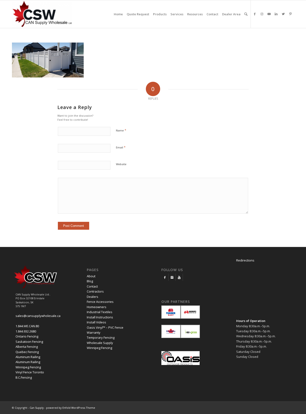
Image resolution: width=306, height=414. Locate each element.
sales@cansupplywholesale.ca (38, 316)
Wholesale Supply (100, 343)
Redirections (245, 260)
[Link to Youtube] (269, 13)
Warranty (93, 332)
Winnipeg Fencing (28, 367)
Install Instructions (100, 317)
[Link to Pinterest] (290, 13)
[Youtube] (179, 277)
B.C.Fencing (24, 377)
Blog (90, 281)
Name (121, 130)
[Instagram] (172, 277)
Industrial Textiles (99, 312)
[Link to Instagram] (261, 13)
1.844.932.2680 (26, 331)
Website (121, 164)
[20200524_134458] (48, 76)
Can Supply (37, 407)
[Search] (245, 14)
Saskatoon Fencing (29, 341)
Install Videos (96, 322)
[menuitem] (118, 14)
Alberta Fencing (27, 346)
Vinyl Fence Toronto (30, 372)
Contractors (95, 291)
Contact (92, 286)
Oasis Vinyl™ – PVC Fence (105, 327)
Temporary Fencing (101, 337)
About (91, 276)
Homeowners (96, 307)
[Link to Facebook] (254, 13)
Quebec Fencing (27, 352)
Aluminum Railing (28, 357)
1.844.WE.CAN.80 (27, 326)
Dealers (92, 296)
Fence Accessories (100, 302)
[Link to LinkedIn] (276, 13)
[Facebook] (164, 277)
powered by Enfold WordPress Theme (70, 407)
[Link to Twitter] (283, 13)
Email (121, 147)
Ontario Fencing (27, 336)
